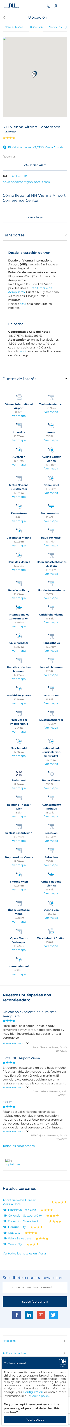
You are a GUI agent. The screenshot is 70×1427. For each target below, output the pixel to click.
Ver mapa (19, 416)
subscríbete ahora (35, 1301)
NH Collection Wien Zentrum (24, 1221)
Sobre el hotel (13, 27)
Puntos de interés (19, 379)
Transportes (14, 235)
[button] (4, 17)
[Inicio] (11, 6)
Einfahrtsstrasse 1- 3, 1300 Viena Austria (36, 147)
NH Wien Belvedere (17, 1238)
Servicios (55, 27)
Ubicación (36, 27)
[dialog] (35, 1391)
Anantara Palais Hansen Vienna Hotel (19, 1202)
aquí (23, 304)
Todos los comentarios (19, 1146)
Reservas (9, 156)
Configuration (33, 1392)
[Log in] (58, 6)
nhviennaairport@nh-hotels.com (26, 182)
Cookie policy (39, 1396)
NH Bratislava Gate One (19, 1210)
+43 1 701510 (18, 176)
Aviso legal (9, 1340)
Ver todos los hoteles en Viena (24, 1253)
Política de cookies (14, 1353)
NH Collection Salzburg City (22, 1215)
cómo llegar (35, 217)
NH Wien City (12, 1244)
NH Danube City (14, 1227)
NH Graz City (11, 1232)
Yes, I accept (35, 1419)
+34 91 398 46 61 (35, 165)
